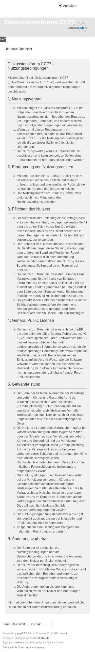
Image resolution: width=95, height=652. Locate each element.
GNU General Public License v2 (65, 334)
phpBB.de (43, 637)
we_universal (16, 642)
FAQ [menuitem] (3, 39)
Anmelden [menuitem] (70, 6)
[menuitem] (10, 647)
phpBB (21, 633)
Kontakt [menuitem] (36, 624)
